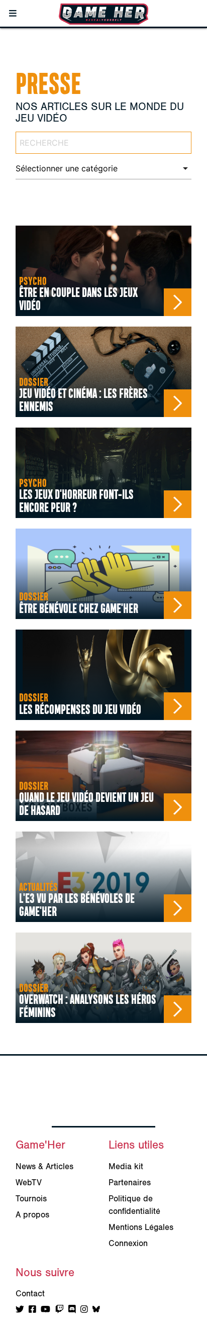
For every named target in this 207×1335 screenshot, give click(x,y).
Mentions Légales (141, 1227)
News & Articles (44, 1167)
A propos (32, 1215)
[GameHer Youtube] (45, 1310)
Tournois (31, 1199)
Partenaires (130, 1183)
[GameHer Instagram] (84, 1310)
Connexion (128, 1244)
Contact (30, 1294)
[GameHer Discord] (72, 1310)
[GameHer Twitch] (59, 1310)
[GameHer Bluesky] (96, 1310)
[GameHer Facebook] (32, 1310)
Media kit (126, 1167)
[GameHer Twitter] (20, 1310)
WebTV (29, 1183)
